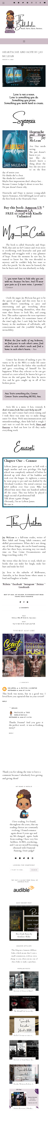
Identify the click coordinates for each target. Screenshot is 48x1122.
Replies (15, 708)
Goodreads (24, 587)
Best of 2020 (9, 594)
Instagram (29, 584)
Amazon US (33, 207)
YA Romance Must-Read (34, 594)
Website (6, 584)
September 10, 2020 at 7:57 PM (20, 717)
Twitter (40, 584)
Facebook (17, 584)
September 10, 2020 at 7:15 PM (19, 690)
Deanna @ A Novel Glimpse (22, 688)
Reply (4, 701)
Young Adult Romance (24, 596)
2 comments (24, 607)
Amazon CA (24, 210)
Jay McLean (19, 594)
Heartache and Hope (37, 133)
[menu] (3, 3)
